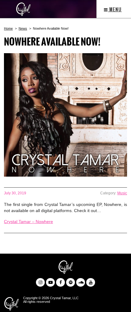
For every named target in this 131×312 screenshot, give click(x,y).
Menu (115, 9)
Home (8, 28)
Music (122, 193)
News (23, 28)
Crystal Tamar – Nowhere (28, 221)
